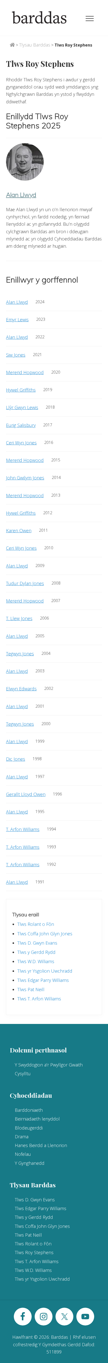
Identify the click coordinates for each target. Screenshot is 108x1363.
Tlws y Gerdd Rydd (36, 952)
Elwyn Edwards (21, 689)
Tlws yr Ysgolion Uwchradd (44, 971)
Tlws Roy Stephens (34, 1252)
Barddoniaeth (29, 1110)
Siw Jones (15, 355)
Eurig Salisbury (21, 425)
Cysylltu (23, 1073)
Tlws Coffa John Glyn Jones (44, 934)
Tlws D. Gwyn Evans (37, 943)
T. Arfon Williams (22, 829)
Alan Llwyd (21, 194)
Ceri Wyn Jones (21, 443)
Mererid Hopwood (25, 372)
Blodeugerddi (29, 1128)
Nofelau (23, 1154)
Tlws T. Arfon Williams (39, 999)
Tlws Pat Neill (30, 989)
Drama (21, 1137)
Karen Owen (18, 530)
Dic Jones (15, 759)
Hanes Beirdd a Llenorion (41, 1145)
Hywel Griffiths (21, 390)
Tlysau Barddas (34, 45)
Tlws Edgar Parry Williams (43, 980)
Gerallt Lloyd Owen (25, 794)
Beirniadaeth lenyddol (37, 1119)
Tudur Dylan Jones (25, 583)
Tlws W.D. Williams (35, 961)
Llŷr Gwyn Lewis (22, 407)
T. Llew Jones (19, 618)
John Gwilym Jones (25, 478)
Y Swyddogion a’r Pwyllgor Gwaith (49, 1065)
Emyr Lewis (17, 320)
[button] (90, 18)
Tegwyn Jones (20, 654)
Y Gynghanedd (29, 1163)
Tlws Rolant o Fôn (35, 924)
